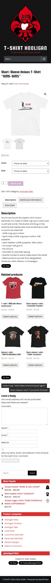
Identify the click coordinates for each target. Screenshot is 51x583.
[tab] (10, 200)
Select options (10, 316)
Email (4, 435)
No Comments (22, 83)
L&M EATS (9, 531)
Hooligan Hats (11, 519)
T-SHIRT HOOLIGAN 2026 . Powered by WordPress (25, 579)
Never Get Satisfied (14, 538)
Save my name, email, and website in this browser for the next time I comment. (25, 454)
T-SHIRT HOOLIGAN (25, 48)
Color (3, 163)
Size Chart (10, 205)
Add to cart (15, 183)
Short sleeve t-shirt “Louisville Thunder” (29, 390)
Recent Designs (12, 542)
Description (10, 200)
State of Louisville (13, 546)
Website (5, 442)
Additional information (30, 200)
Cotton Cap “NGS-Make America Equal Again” (24, 385)
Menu (8, 59)
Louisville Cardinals (14, 534)
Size (3, 170)
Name (4, 428)
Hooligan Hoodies (13, 523)
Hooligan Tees (26, 191)
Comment (6, 406)
